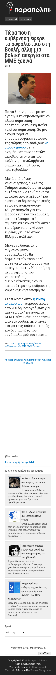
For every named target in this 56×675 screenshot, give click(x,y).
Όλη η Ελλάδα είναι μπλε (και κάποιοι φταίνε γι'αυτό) (33, 516)
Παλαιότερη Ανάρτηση (40, 359)
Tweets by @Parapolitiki (20, 462)
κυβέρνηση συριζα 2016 (15, 346)
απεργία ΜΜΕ (35, 343)
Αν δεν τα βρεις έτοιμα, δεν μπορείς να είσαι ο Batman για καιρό (33, 482)
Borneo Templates (40, 670)
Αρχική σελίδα (28, 361)
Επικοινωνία (25, 19)
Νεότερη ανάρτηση (14, 359)
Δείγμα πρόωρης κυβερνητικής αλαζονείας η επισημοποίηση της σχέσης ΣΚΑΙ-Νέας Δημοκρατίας (27, 591)
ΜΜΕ (29, 346)
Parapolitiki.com (37, 660)
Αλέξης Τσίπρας (20, 343)
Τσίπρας (36, 346)
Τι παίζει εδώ (11, 19)
